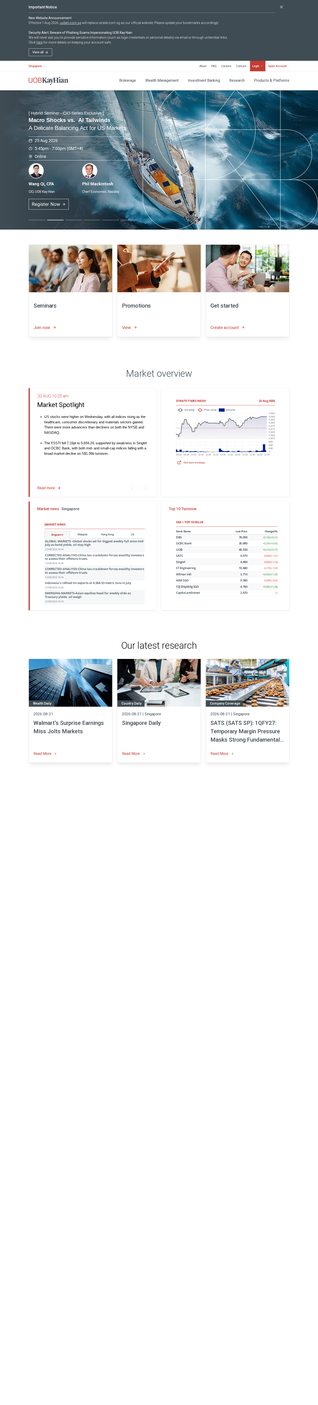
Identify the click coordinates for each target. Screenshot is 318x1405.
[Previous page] (132, 488)
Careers (226, 66)
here (39, 42)
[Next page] (145, 488)
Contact (241, 66)
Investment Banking (204, 80)
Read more (46, 488)
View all (38, 52)
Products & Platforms (271, 80)
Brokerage (127, 80)
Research (237, 80)
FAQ (214, 66)
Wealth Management (162, 80)
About (203, 66)
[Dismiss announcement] (281, 7)
